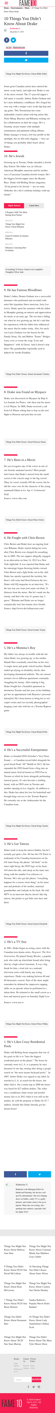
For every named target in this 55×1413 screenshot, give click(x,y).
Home (6, 8)
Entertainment (17, 8)
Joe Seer (9, 47)
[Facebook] (6, 40)
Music (27, 8)
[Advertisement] (27, 1140)
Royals (16, 1359)
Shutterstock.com (19, 47)
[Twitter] (13, 40)
